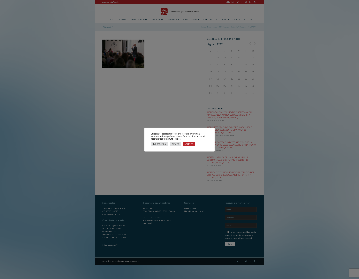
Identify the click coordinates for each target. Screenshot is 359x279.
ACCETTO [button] (189, 144)
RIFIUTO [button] (175, 144)
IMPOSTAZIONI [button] (159, 144)
